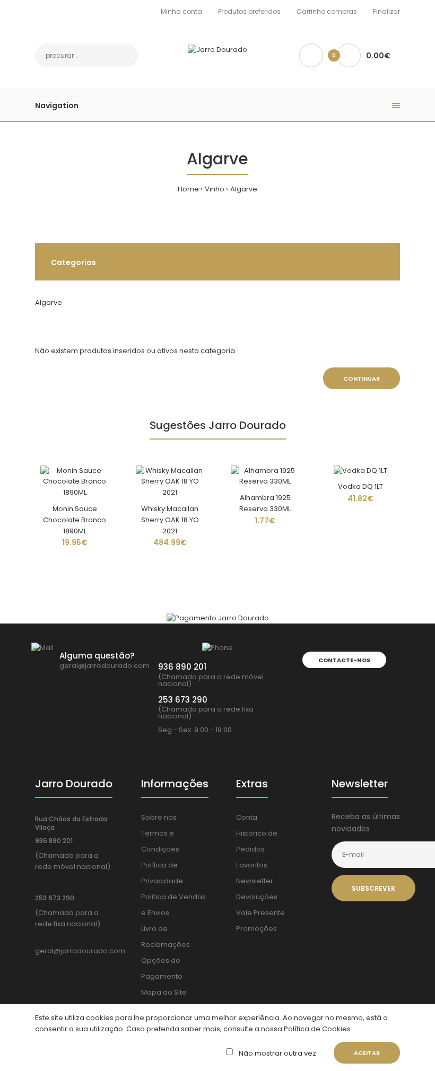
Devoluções (256, 897)
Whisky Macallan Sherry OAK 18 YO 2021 (170, 520)
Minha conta (181, 11)
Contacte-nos (344, 660)
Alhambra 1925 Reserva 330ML (265, 503)
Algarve (243, 189)
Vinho (214, 189)
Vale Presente (260, 913)
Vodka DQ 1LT (360, 486)
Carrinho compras (327, 11)
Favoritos (251, 865)
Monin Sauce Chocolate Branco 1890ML (74, 520)
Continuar (361, 378)
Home (188, 189)
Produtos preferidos (249, 11)
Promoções (256, 929)
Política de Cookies (316, 1029)
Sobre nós (159, 817)
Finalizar (386, 11)
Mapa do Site (164, 992)
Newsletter (254, 881)
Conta (246, 817)
